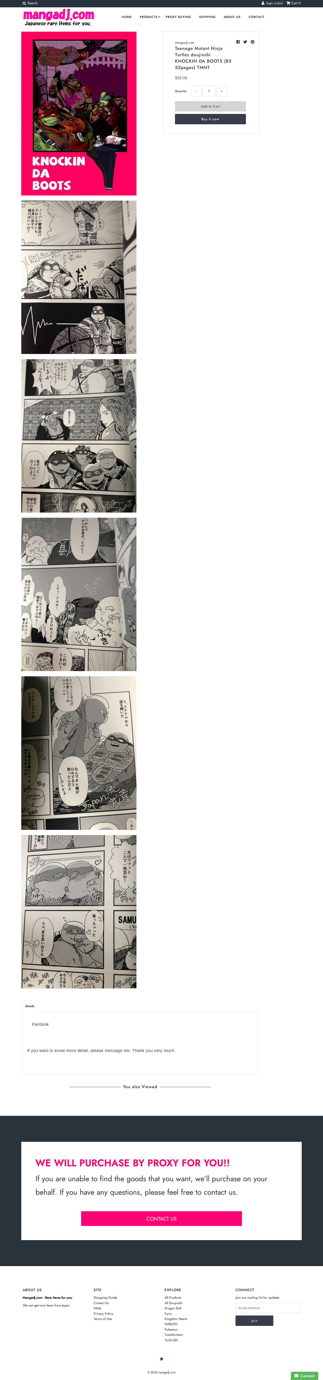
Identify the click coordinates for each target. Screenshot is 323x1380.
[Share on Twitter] (245, 42)
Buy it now (210, 119)
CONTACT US (161, 1218)
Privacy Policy (103, 1313)
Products (149, 17)
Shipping (207, 17)
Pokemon (171, 1329)
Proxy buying (178, 17)
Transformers (174, 1334)
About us (232, 17)
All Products (173, 1297)
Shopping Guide (105, 1297)
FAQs (97, 1308)
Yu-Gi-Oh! (171, 1340)
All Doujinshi (174, 1303)
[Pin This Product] (252, 42)
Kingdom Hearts (176, 1318)
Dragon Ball (173, 1308)
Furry (168, 1313)
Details (30, 1006)
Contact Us (101, 1303)
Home (127, 17)
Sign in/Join (273, 3)
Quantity (181, 91)
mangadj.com (184, 42)
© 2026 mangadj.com (161, 1372)
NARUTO (171, 1324)
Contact (257, 17)
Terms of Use (103, 1318)
